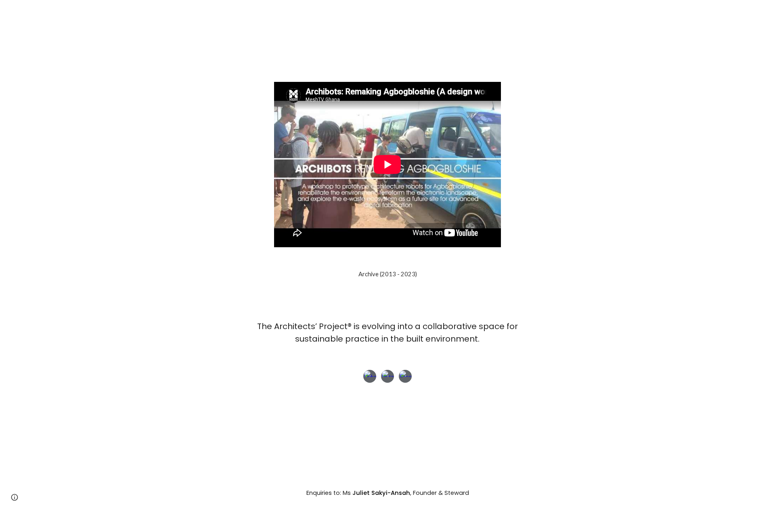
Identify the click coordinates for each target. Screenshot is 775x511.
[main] (387, 332)
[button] (14, 497)
